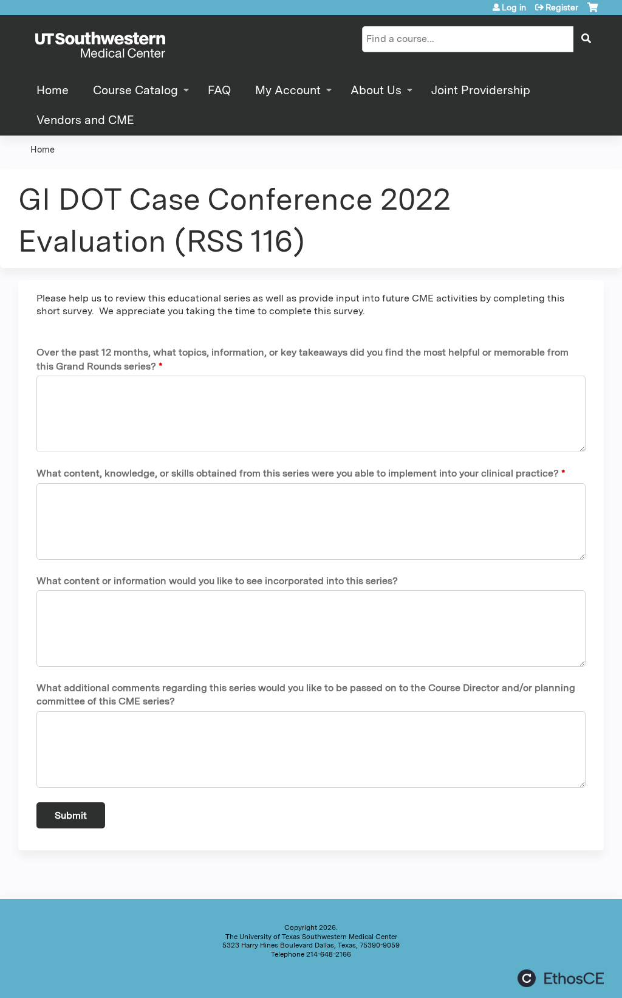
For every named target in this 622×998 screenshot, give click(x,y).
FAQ (219, 90)
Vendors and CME (85, 120)
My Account (288, 90)
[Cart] (592, 12)
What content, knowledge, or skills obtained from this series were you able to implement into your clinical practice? (297, 473)
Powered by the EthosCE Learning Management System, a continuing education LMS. (561, 978)
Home (52, 90)
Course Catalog (135, 90)
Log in (514, 7)
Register (561, 7)
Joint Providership (480, 90)
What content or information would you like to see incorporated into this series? (217, 581)
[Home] (100, 45)
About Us (376, 90)
